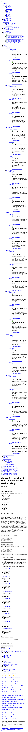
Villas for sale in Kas (9, 709)
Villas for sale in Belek (10, 705)
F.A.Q (4, 661)
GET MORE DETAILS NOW (7, 544)
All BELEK (12, 251)
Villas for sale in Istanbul (11, 701)
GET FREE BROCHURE (7, 638)
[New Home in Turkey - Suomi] (13, 40)
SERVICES (6, 22)
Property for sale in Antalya (8, 695)
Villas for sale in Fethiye (11, 692)
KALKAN (8, 16)
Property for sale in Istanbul (8, 699)
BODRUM (8, 7)
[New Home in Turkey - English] (14, 35)
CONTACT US (7, 32)
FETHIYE (8, 14)
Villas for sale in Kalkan (11, 714)
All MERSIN (12, 419)
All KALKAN (12, 376)
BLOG (5, 456)
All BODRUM (12, 86)
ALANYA (8, 6)
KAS (7, 15)
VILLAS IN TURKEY (8, 665)
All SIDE (11, 214)
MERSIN (8, 18)
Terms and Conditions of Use (16, 728)
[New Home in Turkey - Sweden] (14, 37)
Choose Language (7, 33)
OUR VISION (9, 29)
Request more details (5, 534)
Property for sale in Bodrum (8, 681)
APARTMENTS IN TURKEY (10, 664)
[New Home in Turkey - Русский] (14, 41)
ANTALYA (9, 10)
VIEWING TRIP (7, 20)
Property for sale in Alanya (8, 677)
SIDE (7, 11)
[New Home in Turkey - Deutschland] (15, 36)
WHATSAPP (4, 648)
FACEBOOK (4, 651)
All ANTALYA (12, 171)
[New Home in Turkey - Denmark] (14, 42)
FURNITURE (9, 24)
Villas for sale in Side (9, 687)
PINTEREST (22, 651)
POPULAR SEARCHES (8, 675)
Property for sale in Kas (7, 707)
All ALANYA (12, 49)
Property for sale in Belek (8, 703)
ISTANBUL (9, 9)
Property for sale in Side (7, 685)
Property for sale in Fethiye (8, 689)
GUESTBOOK (7, 19)
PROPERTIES (6, 5)
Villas (10, 73)
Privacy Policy (5, 728)
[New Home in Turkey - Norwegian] (14, 39)
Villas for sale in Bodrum (11, 683)
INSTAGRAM (15, 651)
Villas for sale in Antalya (11, 697)
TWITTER (9, 651)
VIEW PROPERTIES (17, 59)
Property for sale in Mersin (8, 716)
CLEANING (9, 26)
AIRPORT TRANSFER (12, 23)
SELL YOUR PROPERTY (12, 27)
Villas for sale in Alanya (11, 679)
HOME (5, 3)
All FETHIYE (12, 292)
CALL (8, 648)
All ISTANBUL (13, 129)
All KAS (11, 335)
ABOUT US (6, 28)
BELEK (8, 13)
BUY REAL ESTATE (8, 455)
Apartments (11, 60)
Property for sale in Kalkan (8, 712)
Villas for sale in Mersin (11, 718)
